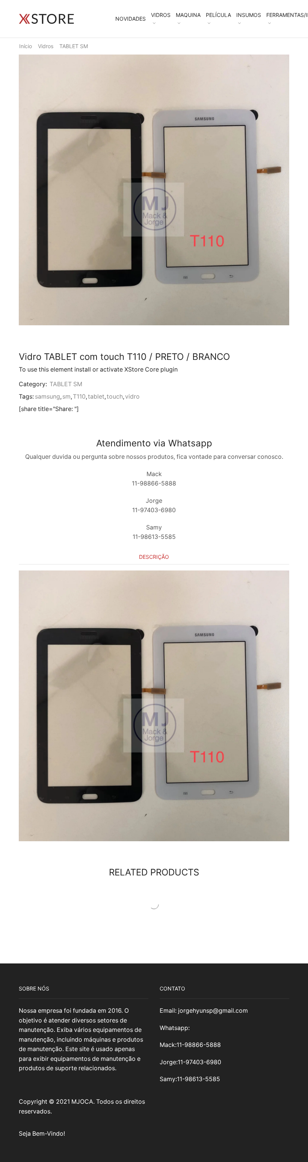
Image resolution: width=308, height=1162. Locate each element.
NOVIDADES (130, 18)
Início (25, 46)
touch (115, 396)
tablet (96, 396)
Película (218, 15)
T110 (79, 396)
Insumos (248, 15)
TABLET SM (73, 46)
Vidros (161, 15)
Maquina (188, 15)
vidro (132, 396)
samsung (47, 396)
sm (66, 396)
